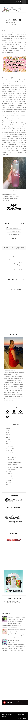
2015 (7, 487)
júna (8, 455)
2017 (7, 482)
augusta (9, 452)
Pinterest (20, 413)
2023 (7, 432)
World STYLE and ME (12, 601)
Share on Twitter (15, 231)
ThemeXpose (17, 714)
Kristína (15, 256)
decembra (10, 446)
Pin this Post (15, 234)
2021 (7, 437)
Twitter (14, 413)
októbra (9, 450)
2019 (7, 441)
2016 (7, 484)
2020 (7, 439)
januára (9, 480)
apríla (9, 473)
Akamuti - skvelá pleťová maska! (16, 617)
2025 (7, 428)
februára (9, 478)
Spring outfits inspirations (13, 602)
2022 (7, 435)
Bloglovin (7, 419)
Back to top (21, 718)
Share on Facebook (14, 228)
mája (8, 471)
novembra (10, 448)
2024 (7, 430)
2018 (7, 444)
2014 (7, 489)
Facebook (7, 413)
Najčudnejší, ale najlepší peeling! (17, 629)
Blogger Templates (6, 714)
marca (9, 476)
